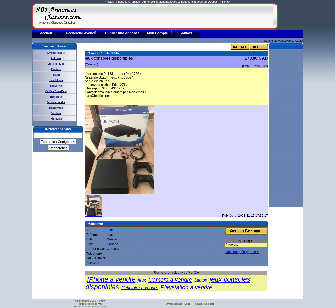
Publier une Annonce (122, 33)
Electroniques (56, 64)
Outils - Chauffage (56, 91)
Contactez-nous (204, 303)
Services (56, 113)
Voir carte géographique (242, 252)
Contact (186, 33)
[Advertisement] (178, 16)
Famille (56, 75)
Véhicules (56, 118)
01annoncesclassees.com (90, 306)
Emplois (56, 69)
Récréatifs (56, 97)
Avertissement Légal (178, 303)
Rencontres (56, 108)
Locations (56, 86)
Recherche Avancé (81, 33)
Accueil (46, 33)
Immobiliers (56, 80)
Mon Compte (157, 33)
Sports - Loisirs (56, 102)
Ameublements (56, 53)
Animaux (56, 58)
